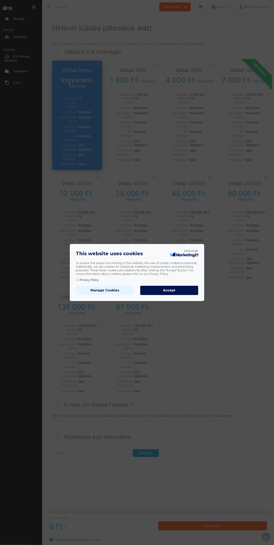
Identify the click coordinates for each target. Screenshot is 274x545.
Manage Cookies (104, 290)
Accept (169, 290)
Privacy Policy (89, 280)
